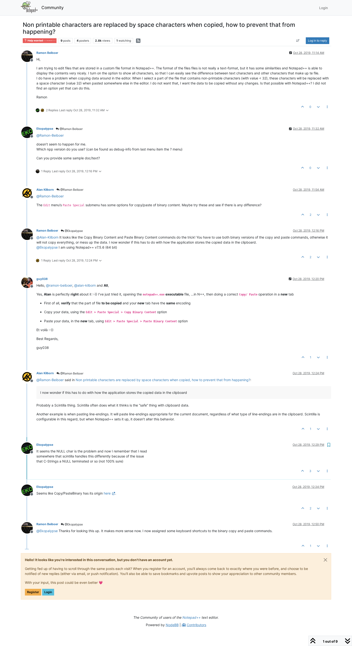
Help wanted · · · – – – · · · (41, 40)
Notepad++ (191, 617)
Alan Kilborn (45, 189)
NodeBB (172, 625)
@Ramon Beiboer (71, 129)
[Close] (325, 559)
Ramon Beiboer (47, 53)
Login (48, 592)
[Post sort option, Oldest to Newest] (298, 40)
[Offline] (28, 56)
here (107, 493)
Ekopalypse (44, 128)
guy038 (42, 279)
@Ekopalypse (73, 231)
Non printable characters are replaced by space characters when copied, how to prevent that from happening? (163, 380)
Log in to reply (317, 40)
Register (33, 592)
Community (52, 7)
